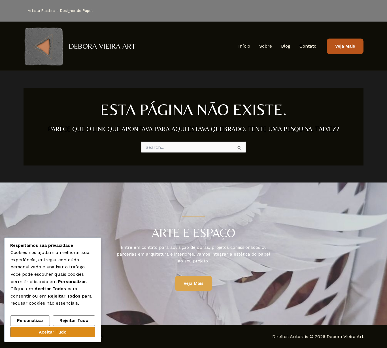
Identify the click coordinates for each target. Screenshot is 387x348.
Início (244, 46)
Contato (307, 46)
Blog (285, 46)
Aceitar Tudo (53, 332)
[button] (345, 46)
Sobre (265, 46)
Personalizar (30, 320)
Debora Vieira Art (102, 46)
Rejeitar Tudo (73, 320)
